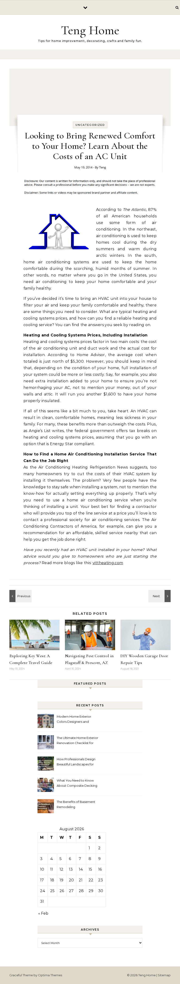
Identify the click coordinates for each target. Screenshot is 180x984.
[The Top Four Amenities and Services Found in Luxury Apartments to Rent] (160, 596)
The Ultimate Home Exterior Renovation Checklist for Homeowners (77, 741)
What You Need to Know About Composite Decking (77, 783)
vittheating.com (108, 563)
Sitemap (164, 975)
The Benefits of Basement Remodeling (76, 804)
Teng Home (90, 30)
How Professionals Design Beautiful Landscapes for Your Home (76, 762)
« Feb (43, 913)
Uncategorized (90, 125)
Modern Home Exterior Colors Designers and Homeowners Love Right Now (75, 720)
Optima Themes (50, 975)
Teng (102, 167)
